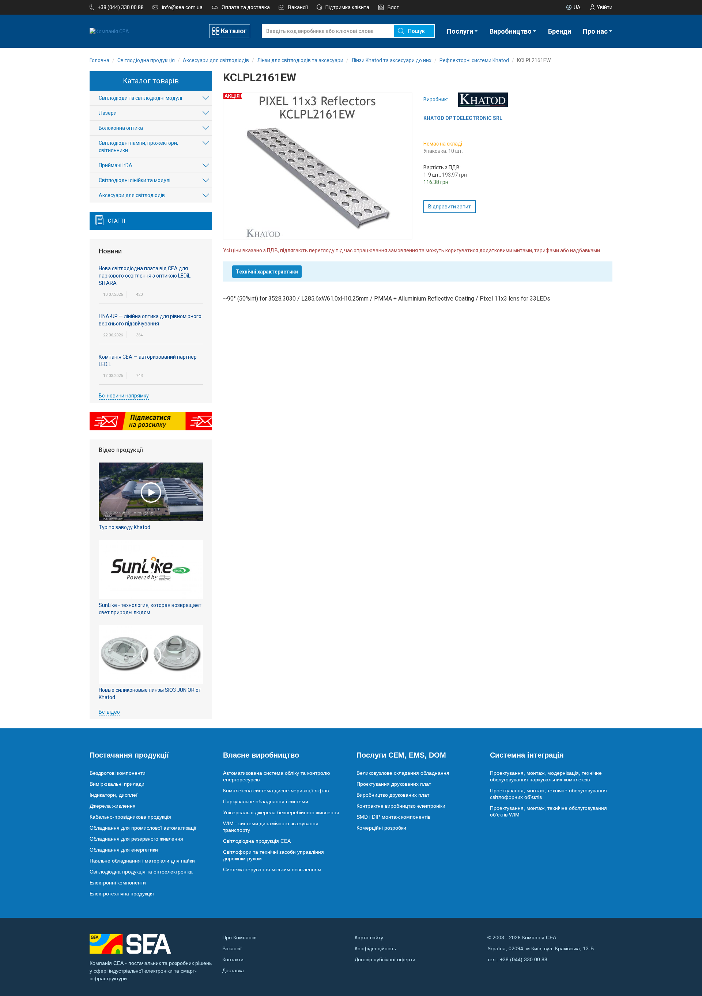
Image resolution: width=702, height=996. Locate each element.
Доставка (233, 970)
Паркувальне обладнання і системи (265, 801)
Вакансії (298, 7)
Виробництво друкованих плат (392, 795)
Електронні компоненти (118, 883)
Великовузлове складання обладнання (402, 773)
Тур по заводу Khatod (124, 527)
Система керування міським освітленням (272, 869)
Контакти (233, 959)
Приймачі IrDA (115, 165)
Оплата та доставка (246, 7)
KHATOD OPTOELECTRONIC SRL (462, 118)
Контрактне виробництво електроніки (400, 806)
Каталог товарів (151, 80)
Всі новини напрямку (124, 396)
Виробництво (511, 31)
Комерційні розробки (381, 828)
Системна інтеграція (527, 755)
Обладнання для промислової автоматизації (143, 828)
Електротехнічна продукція (122, 894)
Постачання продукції (129, 755)
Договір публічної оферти (385, 959)
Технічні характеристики (267, 272)
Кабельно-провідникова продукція (130, 817)
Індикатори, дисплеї (113, 795)
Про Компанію (239, 937)
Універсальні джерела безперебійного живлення (281, 812)
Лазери (108, 113)
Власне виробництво (261, 755)
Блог (393, 7)
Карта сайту (369, 937)
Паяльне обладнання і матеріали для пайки (142, 861)
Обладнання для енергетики (124, 850)
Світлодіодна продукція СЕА (257, 841)
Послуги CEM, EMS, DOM (401, 755)
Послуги (460, 31)
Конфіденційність (375, 948)
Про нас (595, 31)
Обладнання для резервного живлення (136, 839)
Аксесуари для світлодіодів (132, 195)
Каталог (234, 31)
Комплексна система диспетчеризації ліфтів (276, 790)
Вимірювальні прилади (117, 784)
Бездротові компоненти (118, 773)
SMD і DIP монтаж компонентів (393, 817)
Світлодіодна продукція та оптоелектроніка (141, 872)
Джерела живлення (113, 806)
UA (577, 7)
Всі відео (109, 712)
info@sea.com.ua (182, 7)
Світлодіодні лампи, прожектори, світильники (138, 146)
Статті (116, 221)
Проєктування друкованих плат (393, 784)
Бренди (559, 31)
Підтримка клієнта (347, 7)
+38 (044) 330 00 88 (121, 7)
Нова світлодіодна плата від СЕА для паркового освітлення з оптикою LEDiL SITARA (144, 275)
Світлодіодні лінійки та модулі (134, 180)
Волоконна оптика (121, 128)
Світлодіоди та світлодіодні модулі (140, 98)
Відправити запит (449, 207)
